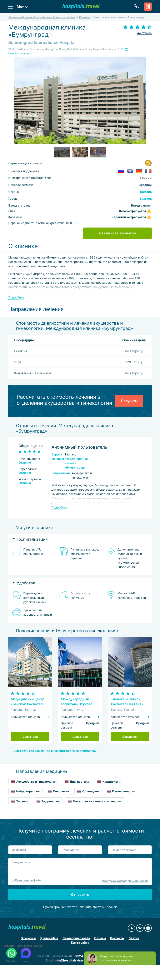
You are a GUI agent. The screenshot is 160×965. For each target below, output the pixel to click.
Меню (22, 6)
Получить (129, 401)
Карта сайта (80, 942)
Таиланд (146, 191)
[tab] (80, 539)
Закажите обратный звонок (97, 907)
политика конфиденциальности (125, 881)
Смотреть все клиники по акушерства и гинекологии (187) (56, 750)
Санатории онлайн (76, 938)
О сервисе (28, 938)
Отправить (80, 894)
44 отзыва (144, 33)
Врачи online (49, 938)
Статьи (134, 938)
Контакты (117, 938)
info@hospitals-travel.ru (72, 960)
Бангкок (146, 198)
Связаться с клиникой (117, 233)
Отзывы (100, 938)
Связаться (30, 736)
